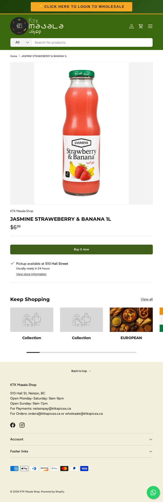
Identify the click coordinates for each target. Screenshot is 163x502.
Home (13, 56)
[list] (81, 133)
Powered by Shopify (52, 491)
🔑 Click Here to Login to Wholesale (81, 6)
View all (147, 299)
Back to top (79, 371)
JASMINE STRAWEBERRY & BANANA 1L (44, 56)
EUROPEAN (131, 338)
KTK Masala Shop (21, 211)
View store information (31, 274)
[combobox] (81, 42)
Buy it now (81, 249)
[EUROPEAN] (131, 320)
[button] (141, 26)
